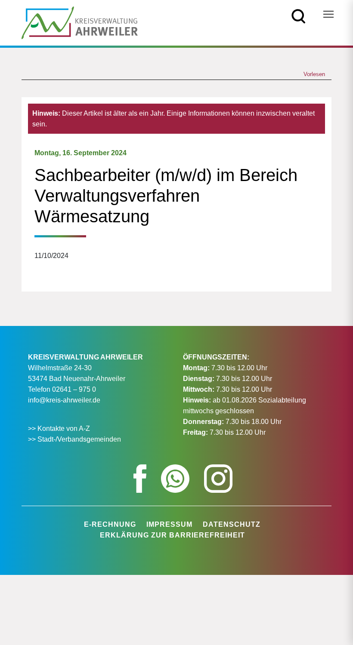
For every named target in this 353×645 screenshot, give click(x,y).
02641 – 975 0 (74, 389)
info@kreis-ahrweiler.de (64, 400)
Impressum (169, 524)
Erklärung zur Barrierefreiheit (172, 535)
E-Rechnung (110, 524)
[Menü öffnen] (328, 14)
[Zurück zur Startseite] (80, 22)
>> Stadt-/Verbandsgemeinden (74, 439)
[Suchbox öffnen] (298, 15)
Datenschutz (231, 524)
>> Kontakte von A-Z (60, 428)
